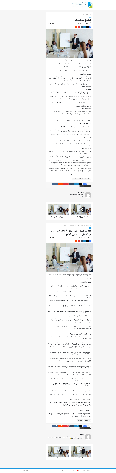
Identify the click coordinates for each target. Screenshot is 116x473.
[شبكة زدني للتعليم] (82, 5)
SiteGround (54, 471)
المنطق (74, 179)
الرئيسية (89, 14)
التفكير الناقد (87, 179)
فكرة (86, 14)
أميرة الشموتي (87, 23)
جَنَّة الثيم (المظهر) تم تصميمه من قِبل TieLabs (69, 471)
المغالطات (80, 179)
